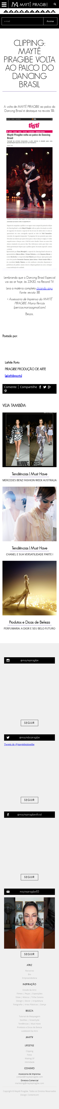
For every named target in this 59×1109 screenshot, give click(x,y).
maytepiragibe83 (29, 891)
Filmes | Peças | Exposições (29, 993)
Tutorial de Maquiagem (29, 1016)
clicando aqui (44, 288)
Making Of (29, 1058)
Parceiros (29, 971)
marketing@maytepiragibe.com (29, 1083)
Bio (29, 974)
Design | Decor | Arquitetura (29, 1001)
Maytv (29, 1037)
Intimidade (29, 1062)
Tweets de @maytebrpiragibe (19, 744)
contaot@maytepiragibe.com (29, 1077)
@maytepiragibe (29, 660)
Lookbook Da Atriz (29, 1031)
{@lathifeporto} (13, 375)
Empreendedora (29, 978)
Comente (10, 387)
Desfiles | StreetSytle (29, 1020)
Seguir (29, 723)
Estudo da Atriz (29, 990)
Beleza (29, 1011)
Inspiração (29, 984)
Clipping (29, 1051)
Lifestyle (29, 1045)
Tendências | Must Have (29, 474)
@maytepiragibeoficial (29, 814)
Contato (29, 1068)
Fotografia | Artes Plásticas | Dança (29, 1004)
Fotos (29, 1055)
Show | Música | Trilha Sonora (29, 997)
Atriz (29, 965)
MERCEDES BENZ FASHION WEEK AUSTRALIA (29, 480)
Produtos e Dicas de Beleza (29, 622)
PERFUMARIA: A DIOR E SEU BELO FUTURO (29, 628)
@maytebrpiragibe (29, 737)
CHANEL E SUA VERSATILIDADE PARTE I (29, 554)
